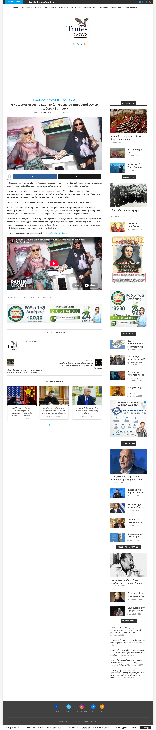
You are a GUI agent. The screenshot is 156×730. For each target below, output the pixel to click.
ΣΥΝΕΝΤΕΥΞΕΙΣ (103, 7)
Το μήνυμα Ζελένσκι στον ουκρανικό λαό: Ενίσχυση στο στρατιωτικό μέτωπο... (22, 410)
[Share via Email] (64, 332)
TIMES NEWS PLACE (131, 7)
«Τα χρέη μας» (134, 387)
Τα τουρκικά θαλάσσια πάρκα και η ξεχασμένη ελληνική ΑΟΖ (135, 376)
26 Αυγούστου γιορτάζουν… (134, 224)
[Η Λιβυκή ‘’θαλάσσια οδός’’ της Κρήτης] (117, 344)
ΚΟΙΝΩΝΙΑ (63, 7)
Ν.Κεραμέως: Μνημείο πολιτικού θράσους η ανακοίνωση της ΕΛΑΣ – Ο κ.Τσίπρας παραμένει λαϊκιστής (127, 662)
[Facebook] (136, 2)
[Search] (141, 7)
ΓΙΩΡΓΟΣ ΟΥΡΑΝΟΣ (136, 347)
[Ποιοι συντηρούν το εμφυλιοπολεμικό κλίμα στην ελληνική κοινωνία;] (117, 153)
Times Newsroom (49, 112)
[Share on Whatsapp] (61, 332)
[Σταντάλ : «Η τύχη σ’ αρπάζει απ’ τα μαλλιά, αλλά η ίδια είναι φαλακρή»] (117, 597)
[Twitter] (140, 2)
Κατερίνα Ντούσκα (44, 297)
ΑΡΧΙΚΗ (15, 7)
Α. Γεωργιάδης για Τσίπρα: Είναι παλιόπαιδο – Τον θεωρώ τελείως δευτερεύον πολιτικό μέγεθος (128, 652)
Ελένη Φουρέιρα (28, 297)
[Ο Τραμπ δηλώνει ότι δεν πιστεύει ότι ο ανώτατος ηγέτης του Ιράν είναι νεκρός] (54, 396)
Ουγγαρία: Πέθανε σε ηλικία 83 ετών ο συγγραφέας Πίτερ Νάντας (86, 410)
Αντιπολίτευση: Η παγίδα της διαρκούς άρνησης (126, 138)
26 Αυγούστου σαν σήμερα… (125, 210)
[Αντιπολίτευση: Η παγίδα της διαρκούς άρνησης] (128, 121)
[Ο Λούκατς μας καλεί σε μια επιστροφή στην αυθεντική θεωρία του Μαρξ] (117, 537)
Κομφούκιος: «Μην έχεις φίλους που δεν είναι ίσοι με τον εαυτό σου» (136, 611)
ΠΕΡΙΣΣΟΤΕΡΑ (116, 7)
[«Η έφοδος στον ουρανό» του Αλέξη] (117, 360)
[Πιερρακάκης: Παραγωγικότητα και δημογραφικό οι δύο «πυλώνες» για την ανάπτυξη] (117, 493)
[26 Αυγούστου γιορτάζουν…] (117, 227)
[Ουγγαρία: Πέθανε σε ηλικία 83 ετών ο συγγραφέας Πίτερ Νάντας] (87, 396)
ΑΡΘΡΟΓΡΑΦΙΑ (89, 7)
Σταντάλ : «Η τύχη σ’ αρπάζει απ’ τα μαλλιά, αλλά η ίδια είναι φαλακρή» (136, 597)
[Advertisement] (78, 74)
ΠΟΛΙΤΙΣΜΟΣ (50, 7)
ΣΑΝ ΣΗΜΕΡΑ (25, 7)
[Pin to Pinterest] (57, 332)
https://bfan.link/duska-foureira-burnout (59, 233)
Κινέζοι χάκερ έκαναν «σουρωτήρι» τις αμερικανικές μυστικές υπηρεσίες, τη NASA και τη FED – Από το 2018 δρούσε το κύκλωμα (127, 674)
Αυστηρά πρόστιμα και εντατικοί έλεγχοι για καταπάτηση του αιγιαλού (127, 641)
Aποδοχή (145, 727)
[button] (24, 2)
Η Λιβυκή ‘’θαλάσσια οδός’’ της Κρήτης (135, 344)
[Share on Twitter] (54, 332)
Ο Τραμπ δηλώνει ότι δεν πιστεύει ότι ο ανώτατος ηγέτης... (54, 410)
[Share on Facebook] (51, 332)
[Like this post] (48, 332)
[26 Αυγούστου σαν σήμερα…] (128, 195)
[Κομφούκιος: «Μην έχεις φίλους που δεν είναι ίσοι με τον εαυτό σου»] (117, 611)
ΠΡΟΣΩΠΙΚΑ (75, 7)
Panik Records (13, 297)
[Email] (146, 2)
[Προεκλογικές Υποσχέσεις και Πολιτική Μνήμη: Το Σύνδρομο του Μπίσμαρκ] (117, 168)
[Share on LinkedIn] (59, 332)
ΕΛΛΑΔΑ (38, 7)
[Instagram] (143, 2)
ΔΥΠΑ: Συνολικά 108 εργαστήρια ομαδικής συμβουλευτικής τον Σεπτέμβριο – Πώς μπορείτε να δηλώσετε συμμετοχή (127, 630)
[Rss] (150, 2)
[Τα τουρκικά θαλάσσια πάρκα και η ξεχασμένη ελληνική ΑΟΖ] (117, 375)
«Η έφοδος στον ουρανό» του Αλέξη (136, 357)
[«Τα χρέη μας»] (117, 391)
